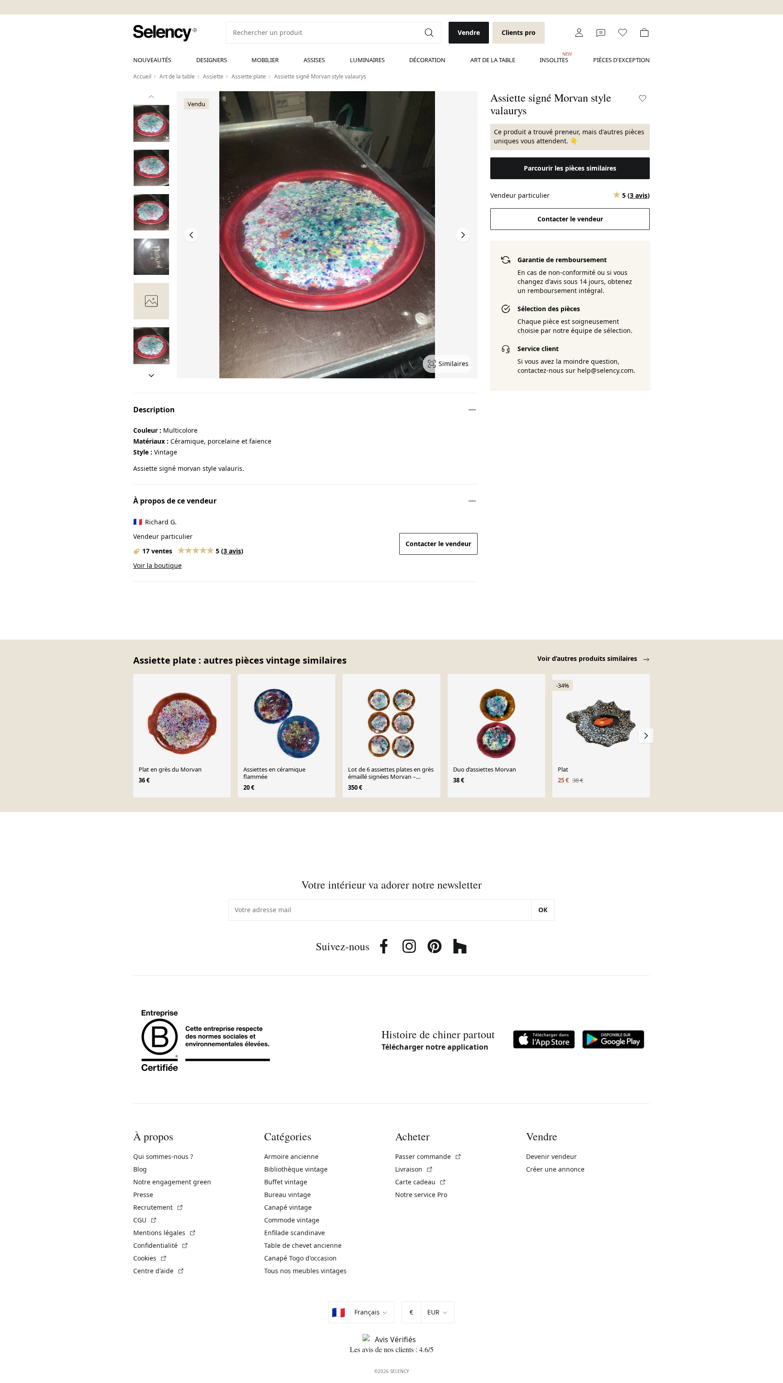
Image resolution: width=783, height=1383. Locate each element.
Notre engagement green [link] (172, 1182)
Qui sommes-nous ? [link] (163, 1156)
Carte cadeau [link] (420, 1182)
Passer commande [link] (428, 1156)
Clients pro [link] (519, 32)
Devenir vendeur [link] (551, 1156)
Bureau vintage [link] (287, 1194)
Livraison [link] (414, 1169)
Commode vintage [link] (291, 1220)
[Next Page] (463, 235)
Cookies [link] (150, 1258)
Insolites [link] (554, 57)
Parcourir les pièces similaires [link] (570, 168)
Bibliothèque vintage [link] (296, 1169)
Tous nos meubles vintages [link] (305, 1270)
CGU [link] (145, 1220)
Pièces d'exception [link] (621, 60)
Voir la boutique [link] (157, 565)
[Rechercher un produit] (430, 33)
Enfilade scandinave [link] (294, 1232)
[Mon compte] (579, 32)
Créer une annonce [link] (555, 1169)
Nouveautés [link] (152, 60)
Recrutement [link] (158, 1207)
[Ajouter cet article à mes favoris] (642, 98)
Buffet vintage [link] (285, 1182)
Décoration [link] (427, 60)
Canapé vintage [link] (288, 1207)
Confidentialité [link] (160, 1245)
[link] (165, 33)
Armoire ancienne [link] (291, 1156)
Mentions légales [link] (164, 1232)
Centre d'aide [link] (158, 1270)
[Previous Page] (191, 235)
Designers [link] (211, 60)
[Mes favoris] (622, 32)
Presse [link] (143, 1194)
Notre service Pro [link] (421, 1194)
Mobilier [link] (265, 60)
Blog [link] (140, 1169)
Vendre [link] (469, 32)
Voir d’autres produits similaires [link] (588, 658)
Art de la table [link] (492, 60)
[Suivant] (151, 375)
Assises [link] (314, 60)
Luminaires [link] (367, 60)
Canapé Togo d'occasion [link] (300, 1258)
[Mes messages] (600, 32)
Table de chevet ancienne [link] (303, 1245)
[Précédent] (151, 96)
